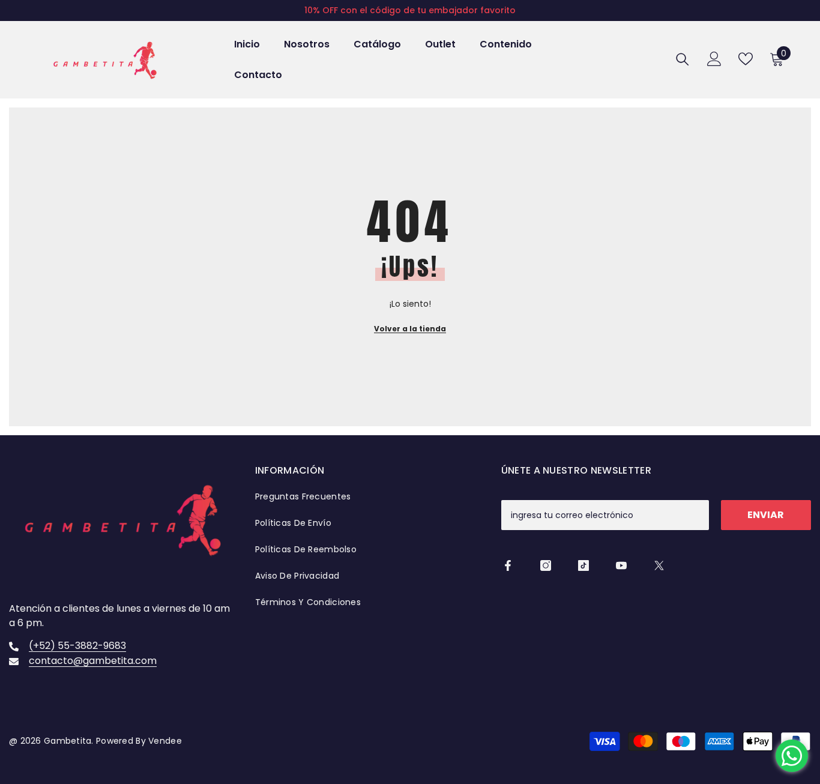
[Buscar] (682, 59)
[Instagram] (545, 565)
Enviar (765, 515)
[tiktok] (583, 565)
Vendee (164, 741)
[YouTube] (621, 565)
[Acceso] (714, 59)
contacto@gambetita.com (93, 661)
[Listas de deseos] (745, 59)
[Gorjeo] (659, 565)
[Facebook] (507, 565)
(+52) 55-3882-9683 (77, 646)
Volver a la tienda (410, 329)
